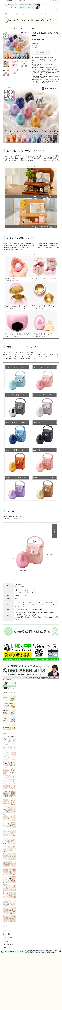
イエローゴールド (9, 944)
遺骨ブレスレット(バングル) (22, 14)
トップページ (6, 28)
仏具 (45, 14)
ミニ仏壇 (40, 14)
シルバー (6, 941)
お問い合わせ (55, 0)
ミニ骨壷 (33, 14)
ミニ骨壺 (7, 934)
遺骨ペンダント (8, 14)
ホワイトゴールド (9, 947)
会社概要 (49, 0)
